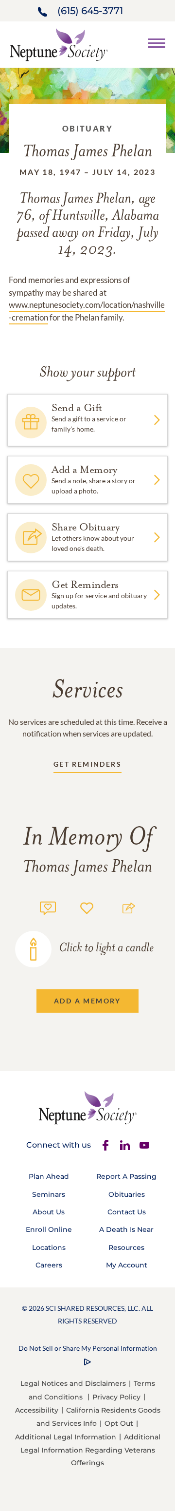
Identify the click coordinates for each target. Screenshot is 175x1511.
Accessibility (36, 1410)
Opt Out (119, 1423)
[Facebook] (105, 1145)
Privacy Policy (116, 1397)
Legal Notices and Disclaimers (73, 1383)
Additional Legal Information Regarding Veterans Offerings (90, 1450)
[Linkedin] (125, 1145)
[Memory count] (48, 906)
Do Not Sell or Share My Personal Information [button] (87, 1348)
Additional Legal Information (65, 1437)
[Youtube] (144, 1145)
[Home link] (59, 43)
